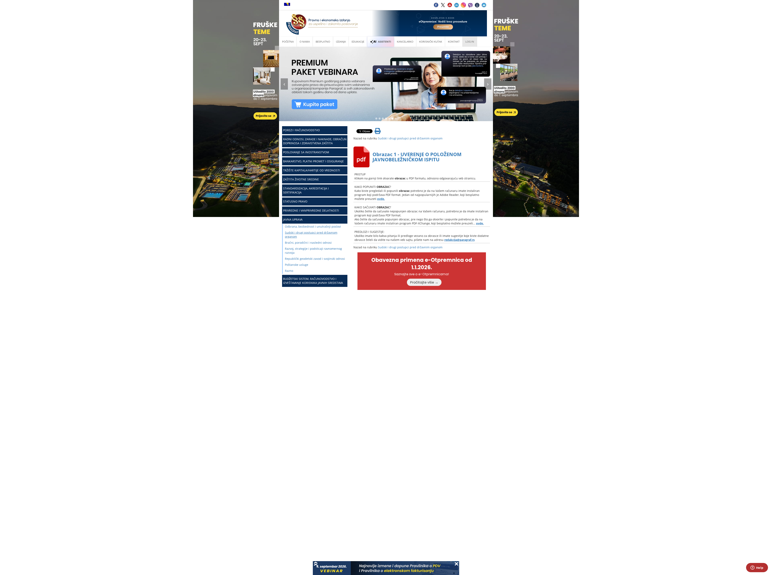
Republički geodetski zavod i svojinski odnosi (315, 259)
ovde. (381, 199)
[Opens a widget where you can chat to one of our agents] (757, 568)
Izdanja (341, 41)
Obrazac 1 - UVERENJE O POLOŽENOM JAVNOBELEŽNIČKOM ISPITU (417, 157)
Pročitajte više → (424, 282)
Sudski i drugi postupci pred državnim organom (410, 138)
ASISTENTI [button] (384, 41)
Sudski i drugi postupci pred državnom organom (311, 234)
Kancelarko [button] (405, 41)
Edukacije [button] (358, 41)
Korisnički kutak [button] (430, 41)
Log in (469, 41)
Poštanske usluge (296, 265)
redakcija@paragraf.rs (459, 240)
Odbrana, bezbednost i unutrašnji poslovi (313, 226)
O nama (305, 41)
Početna (288, 41)
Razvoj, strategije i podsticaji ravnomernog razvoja (313, 251)
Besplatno (323, 41)
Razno (289, 271)
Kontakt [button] (454, 41)
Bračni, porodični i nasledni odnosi (308, 243)
